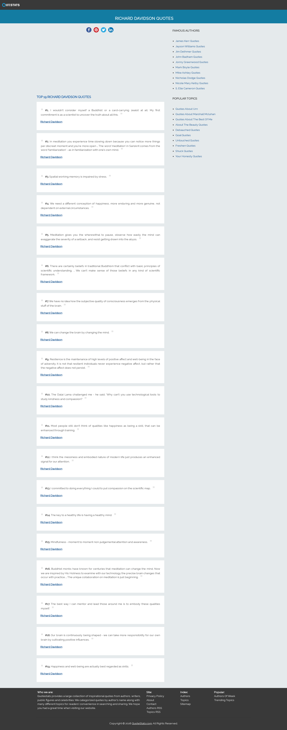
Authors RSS (154, 708)
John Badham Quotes (188, 56)
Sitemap (185, 703)
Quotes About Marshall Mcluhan (195, 114)
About (150, 700)
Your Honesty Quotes (188, 156)
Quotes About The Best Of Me (193, 119)
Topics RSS (153, 711)
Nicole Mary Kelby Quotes (191, 83)
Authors (185, 696)
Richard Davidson (51, 121)
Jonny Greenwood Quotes (191, 62)
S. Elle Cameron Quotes (190, 88)
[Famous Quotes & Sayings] (10, 6)
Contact (151, 703)
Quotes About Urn (186, 108)
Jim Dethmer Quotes (188, 51)
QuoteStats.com (142, 723)
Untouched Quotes (187, 140)
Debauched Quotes (187, 129)
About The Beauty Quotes (191, 124)
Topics (184, 700)
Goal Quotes (183, 135)
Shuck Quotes (184, 151)
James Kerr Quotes (187, 40)
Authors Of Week (224, 696)
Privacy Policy (155, 696)
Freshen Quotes (185, 145)
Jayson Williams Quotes (190, 46)
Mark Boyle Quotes (187, 67)
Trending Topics (224, 700)
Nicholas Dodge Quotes (190, 77)
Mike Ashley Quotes (187, 72)
